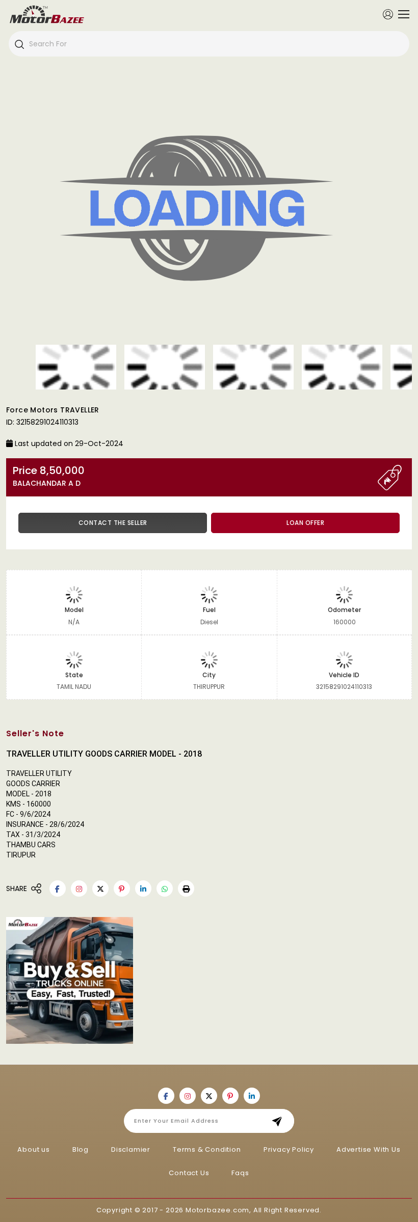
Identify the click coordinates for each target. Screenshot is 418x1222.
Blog (80, 1149)
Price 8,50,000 (49, 476)
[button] (186, 888)
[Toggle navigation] (401, 14)
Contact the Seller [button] (113, 522)
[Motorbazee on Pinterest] (122, 888)
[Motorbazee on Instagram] (79, 888)
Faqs (240, 1173)
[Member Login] (388, 14)
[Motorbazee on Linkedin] (143, 888)
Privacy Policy (289, 1149)
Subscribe (280, 1121)
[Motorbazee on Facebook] (57, 888)
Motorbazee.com (217, 1210)
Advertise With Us (368, 1149)
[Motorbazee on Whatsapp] (164, 888)
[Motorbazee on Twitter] (100, 888)
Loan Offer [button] (305, 522)
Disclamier (130, 1149)
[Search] (19, 44)
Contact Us (189, 1173)
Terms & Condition (207, 1149)
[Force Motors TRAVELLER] (209, 212)
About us (33, 1149)
